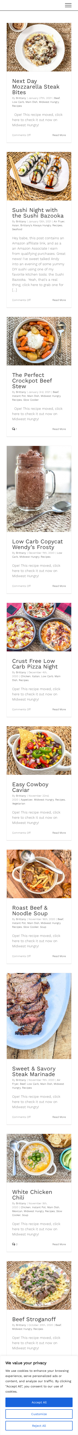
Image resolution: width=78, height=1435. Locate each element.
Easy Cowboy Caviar (30, 787)
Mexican (17, 1211)
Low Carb (18, 101)
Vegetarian (18, 803)
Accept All (39, 1402)
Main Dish (31, 101)
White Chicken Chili (32, 1195)
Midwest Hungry (49, 101)
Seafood (17, 229)
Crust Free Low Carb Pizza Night (35, 664)
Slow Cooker (31, 399)
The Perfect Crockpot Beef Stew (32, 380)
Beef (57, 98)
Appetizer (26, 799)
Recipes (17, 105)
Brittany (21, 98)
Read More (59, 135)
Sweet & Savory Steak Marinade (33, 1071)
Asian (15, 225)
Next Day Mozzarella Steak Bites (35, 86)
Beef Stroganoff (34, 1319)
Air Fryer (59, 221)
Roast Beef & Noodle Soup (30, 910)
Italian (36, 676)
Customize (39, 1414)
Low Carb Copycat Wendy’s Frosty (37, 544)
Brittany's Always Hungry (35, 225)
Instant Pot (19, 395)
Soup (43, 926)
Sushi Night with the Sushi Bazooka (38, 213)
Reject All (39, 1425)
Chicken (26, 676)
